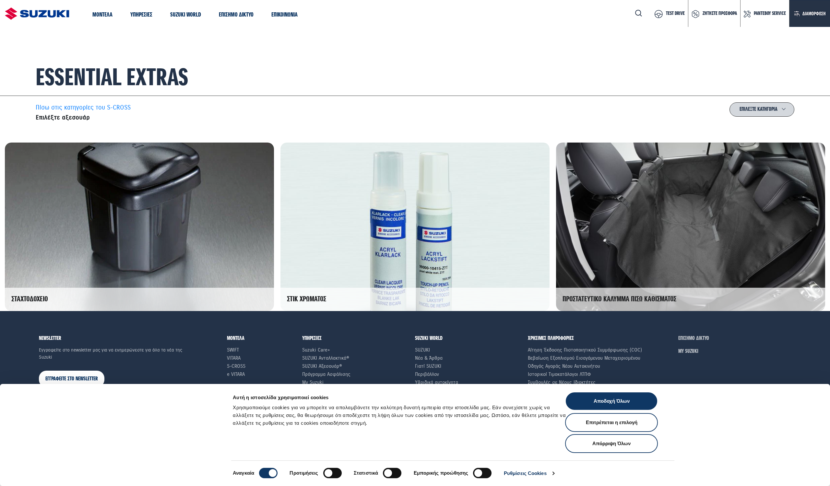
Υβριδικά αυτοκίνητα (436, 382)
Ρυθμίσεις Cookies (525, 473)
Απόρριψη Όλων (611, 443)
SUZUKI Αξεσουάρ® (322, 366)
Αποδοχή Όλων (612, 401)
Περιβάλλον (427, 374)
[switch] (332, 473)
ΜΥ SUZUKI (688, 351)
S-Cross (236, 366)
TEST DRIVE (675, 13)
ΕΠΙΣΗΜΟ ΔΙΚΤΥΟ (693, 338)
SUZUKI (422, 350)
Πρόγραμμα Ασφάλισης (326, 374)
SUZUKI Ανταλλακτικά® (325, 358)
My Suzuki (313, 382)
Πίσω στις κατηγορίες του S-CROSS (83, 107)
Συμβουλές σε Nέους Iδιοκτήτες (562, 382)
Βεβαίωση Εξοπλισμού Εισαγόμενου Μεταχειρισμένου (584, 358)
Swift (233, 350)
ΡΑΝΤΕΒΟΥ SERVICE (770, 13)
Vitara (234, 358)
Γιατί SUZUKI (428, 366)
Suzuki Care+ (316, 350)
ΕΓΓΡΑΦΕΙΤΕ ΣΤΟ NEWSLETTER (71, 379)
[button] (102, 15)
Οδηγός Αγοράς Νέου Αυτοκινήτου (564, 366)
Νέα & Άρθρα (429, 358)
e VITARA (236, 374)
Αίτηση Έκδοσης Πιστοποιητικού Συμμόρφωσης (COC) (585, 350)
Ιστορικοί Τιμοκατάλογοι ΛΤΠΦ (559, 374)
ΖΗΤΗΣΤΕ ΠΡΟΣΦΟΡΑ (720, 13)
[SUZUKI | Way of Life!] (37, 13)
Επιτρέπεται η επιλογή (611, 422)
